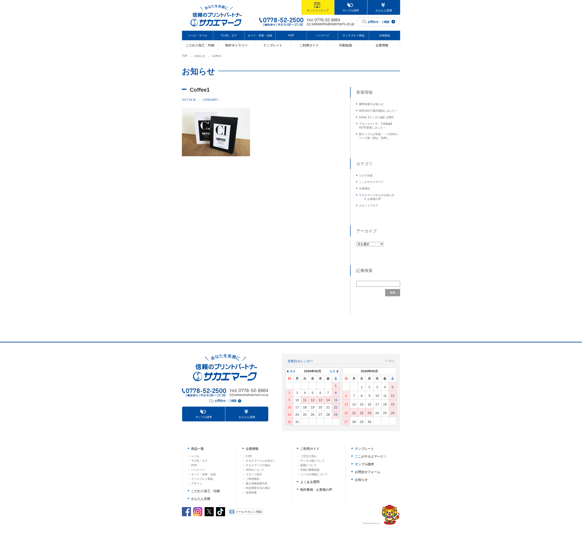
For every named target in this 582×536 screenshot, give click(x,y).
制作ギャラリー (236, 45)
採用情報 (251, 492)
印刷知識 (345, 45)
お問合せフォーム (367, 472)
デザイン (196, 483)
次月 (332, 371)
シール (195, 456)
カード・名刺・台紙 (260, 35)
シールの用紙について (314, 474)
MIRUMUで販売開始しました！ (378, 110)
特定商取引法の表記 (258, 488)
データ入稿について (312, 460)
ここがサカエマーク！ (371, 456)
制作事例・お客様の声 (316, 489)
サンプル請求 (351, 10)
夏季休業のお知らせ (371, 104)
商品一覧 (197, 448)
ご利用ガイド (309, 45)
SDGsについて (255, 469)
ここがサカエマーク (371, 182)
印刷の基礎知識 (309, 469)
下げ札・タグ (229, 35)
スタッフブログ (368, 205)
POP (291, 35)
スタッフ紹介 (254, 474)
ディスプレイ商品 (353, 35)
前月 (293, 371)
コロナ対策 (366, 175)
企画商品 (384, 35)
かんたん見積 (384, 10)
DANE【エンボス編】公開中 (376, 117)
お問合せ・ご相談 (378, 21)
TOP (184, 56)
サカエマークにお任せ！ (261, 460)
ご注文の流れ (308, 456)
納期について (308, 465)
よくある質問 (309, 482)
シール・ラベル (197, 35)
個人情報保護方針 (257, 483)
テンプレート (272, 45)
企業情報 (382, 45)
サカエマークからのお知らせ (376, 195)
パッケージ (322, 35)
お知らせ (199, 56)
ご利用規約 (252, 479)
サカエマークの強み (258, 465)
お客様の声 (374, 199)
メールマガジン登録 (248, 511)
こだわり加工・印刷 (200, 45)
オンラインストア (318, 10)
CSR (249, 456)
